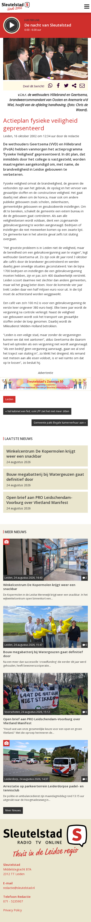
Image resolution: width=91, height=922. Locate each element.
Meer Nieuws (13, 810)
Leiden (9, 399)
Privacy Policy (12, 910)
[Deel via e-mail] (82, 86)
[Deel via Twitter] (66, 86)
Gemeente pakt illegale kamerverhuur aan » (60, 422)
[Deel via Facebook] (58, 86)
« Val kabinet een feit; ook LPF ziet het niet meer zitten (37, 411)
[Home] (15, 5)
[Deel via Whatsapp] (50, 86)
